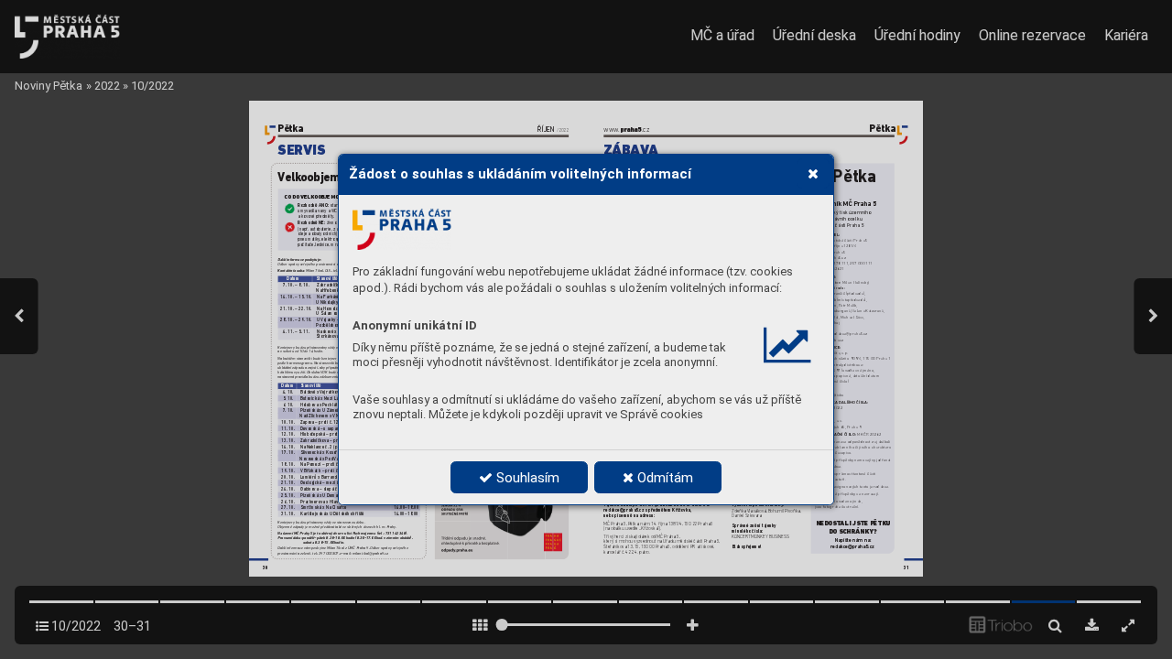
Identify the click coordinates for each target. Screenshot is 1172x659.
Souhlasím (526, 478)
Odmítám (663, 478)
